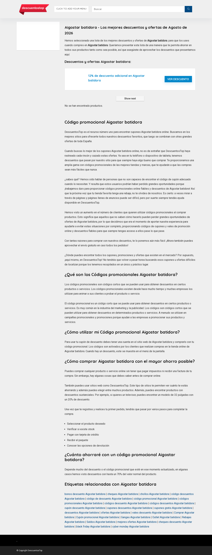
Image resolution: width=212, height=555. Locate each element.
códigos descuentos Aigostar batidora (172, 503)
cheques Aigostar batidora (122, 494)
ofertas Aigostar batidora (115, 512)
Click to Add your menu (71, 8)
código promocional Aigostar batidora (155, 498)
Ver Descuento (178, 79)
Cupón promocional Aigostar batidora (97, 517)
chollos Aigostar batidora (154, 494)
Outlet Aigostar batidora (166, 517)
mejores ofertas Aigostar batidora (137, 521)
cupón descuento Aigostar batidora (85, 508)
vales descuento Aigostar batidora (152, 512)
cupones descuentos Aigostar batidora (129, 508)
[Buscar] (188, 9)
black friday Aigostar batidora (93, 526)
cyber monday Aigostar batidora (130, 526)
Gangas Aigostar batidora (135, 517)
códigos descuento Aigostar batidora (126, 503)
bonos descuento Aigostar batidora (85, 494)
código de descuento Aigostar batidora (109, 498)
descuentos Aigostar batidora (82, 512)
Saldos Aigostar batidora (101, 521)
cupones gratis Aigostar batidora (173, 508)
